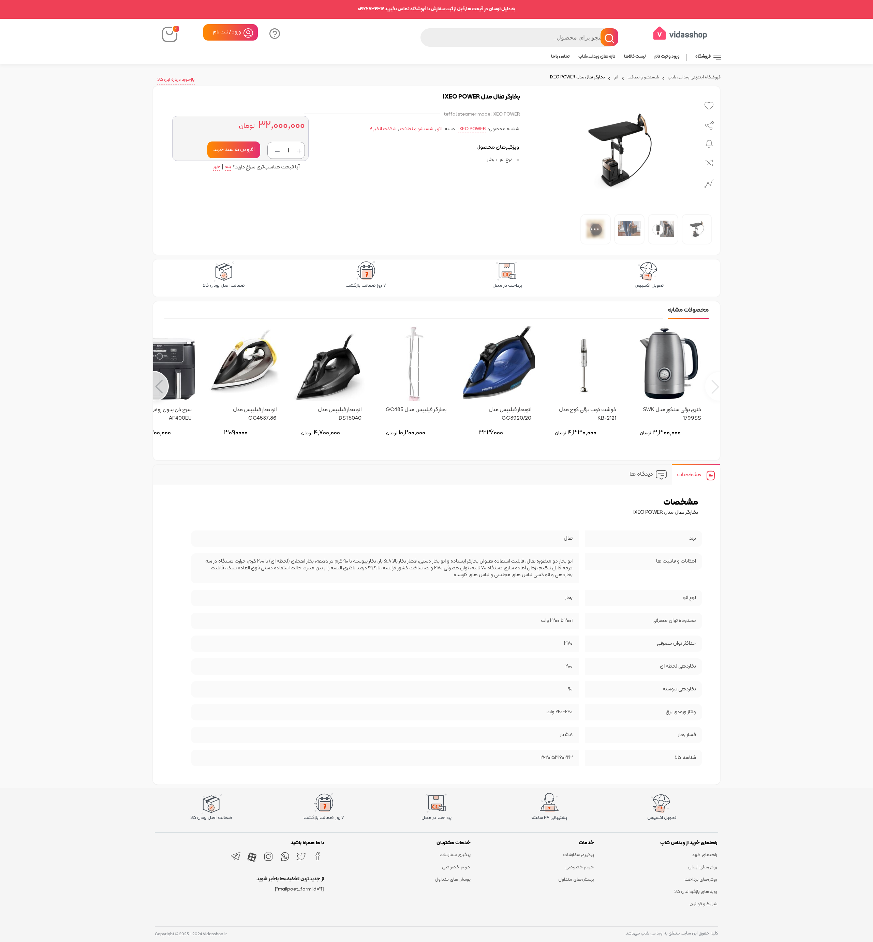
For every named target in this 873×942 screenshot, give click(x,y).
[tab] (696, 474)
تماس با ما (560, 56)
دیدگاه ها (641, 474)
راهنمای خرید (704, 854)
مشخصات (689, 474)
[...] (562, 229)
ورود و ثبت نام (667, 56)
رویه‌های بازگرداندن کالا (695, 891)
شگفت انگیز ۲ (383, 129)
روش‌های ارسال (702, 867)
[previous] (712, 386)
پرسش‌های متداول (576, 879)
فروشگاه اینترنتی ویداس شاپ (694, 78)
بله (228, 167)
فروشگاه (703, 56)
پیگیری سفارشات (578, 854)
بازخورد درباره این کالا (176, 79)
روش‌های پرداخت (700, 879)
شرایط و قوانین (703, 904)
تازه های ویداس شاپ (596, 56)
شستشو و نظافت (643, 78)
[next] (160, 386)
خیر (216, 167)
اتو (615, 78)
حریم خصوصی (579, 867)
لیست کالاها (635, 56)
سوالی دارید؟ (274, 33)
